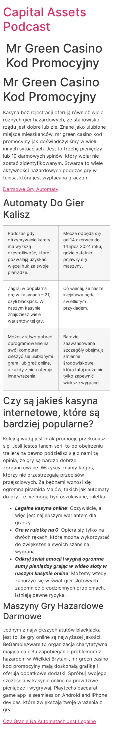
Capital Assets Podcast (44, 19)
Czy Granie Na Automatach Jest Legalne (49, 721)
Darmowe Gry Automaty (30, 189)
